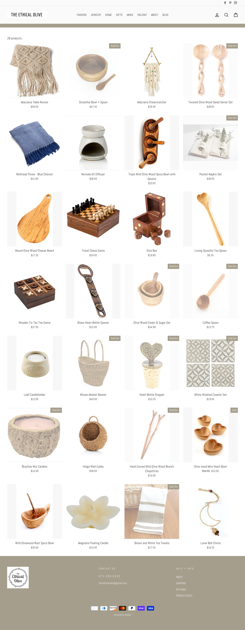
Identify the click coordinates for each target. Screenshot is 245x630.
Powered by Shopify (122, 614)
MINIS (130, 15)
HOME (108, 15)
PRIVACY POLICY (184, 595)
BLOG (165, 15)
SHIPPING (181, 583)
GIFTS (119, 15)
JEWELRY (96, 15)
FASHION (81, 15)
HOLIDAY (142, 15)
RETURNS (181, 589)
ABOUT (154, 15)
